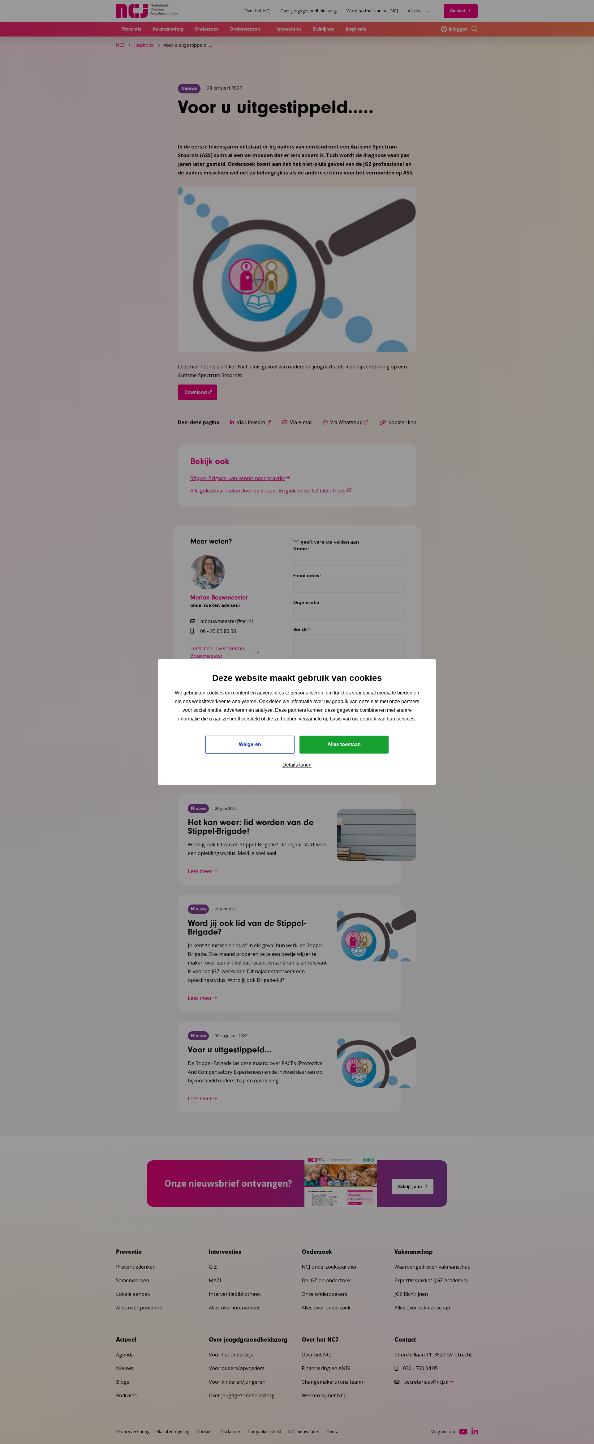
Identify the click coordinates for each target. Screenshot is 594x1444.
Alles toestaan (344, 744)
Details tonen (297, 764)
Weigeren (250, 744)
